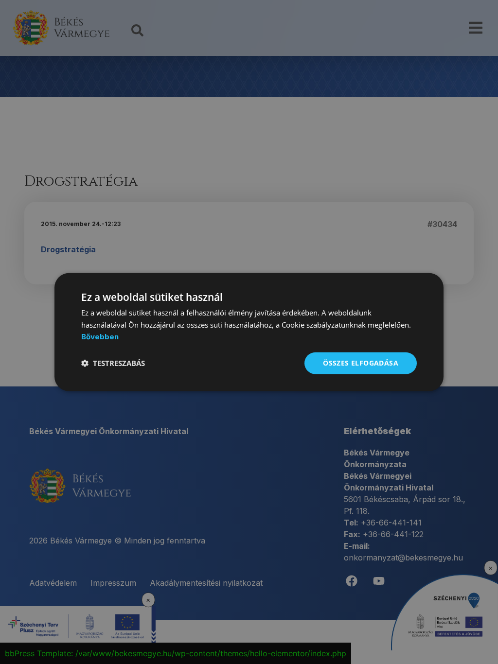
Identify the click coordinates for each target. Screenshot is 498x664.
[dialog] (249, 332)
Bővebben (100, 336)
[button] (113, 363)
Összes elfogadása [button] (360, 362)
